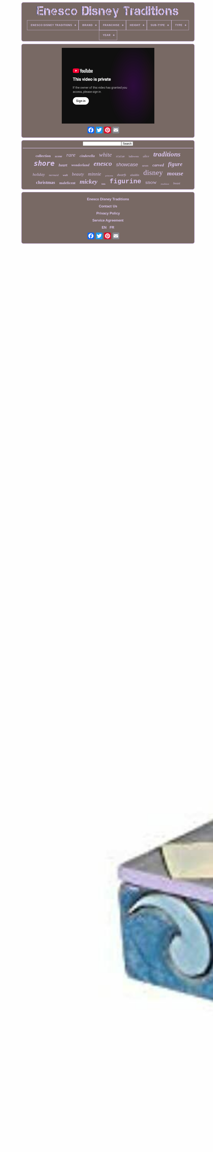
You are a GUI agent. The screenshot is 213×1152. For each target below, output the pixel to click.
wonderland (80, 164)
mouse (175, 173)
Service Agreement (108, 220)
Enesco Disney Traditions (108, 199)
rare (71, 155)
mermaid (54, 175)
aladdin (134, 175)
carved (158, 165)
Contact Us (108, 206)
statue (120, 156)
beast (176, 183)
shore (44, 163)
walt (65, 175)
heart (63, 165)
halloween (134, 156)
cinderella (87, 156)
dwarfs (121, 175)
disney (153, 172)
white (105, 154)
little (103, 184)
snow (151, 182)
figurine (125, 181)
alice (146, 156)
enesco (103, 163)
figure (175, 164)
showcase (127, 164)
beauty (78, 174)
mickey (88, 181)
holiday (39, 174)
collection (43, 156)
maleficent (67, 183)
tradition (165, 184)
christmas (45, 182)
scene (58, 156)
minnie (94, 174)
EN (104, 227)
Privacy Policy (108, 213)
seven (145, 165)
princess (109, 175)
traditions (167, 154)
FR (112, 227)
